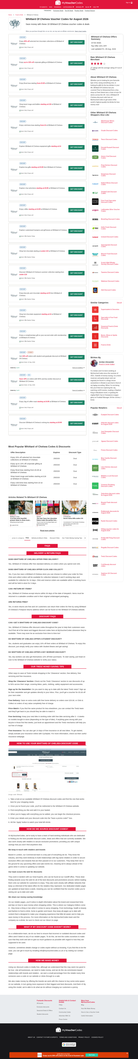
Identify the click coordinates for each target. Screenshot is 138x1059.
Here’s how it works (80, 31)
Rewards (57, 7)
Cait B (17, 367)
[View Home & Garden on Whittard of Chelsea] (14, 107)
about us (31, 1037)
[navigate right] (85, 538)
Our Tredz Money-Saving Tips (72, 538)
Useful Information (87, 1016)
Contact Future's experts (47, 1037)
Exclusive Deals (58, 10)
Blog (82, 1005)
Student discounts (42, 1014)
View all (119, 302)
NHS (50, 7)
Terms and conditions (68, 1037)
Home (10, 15)
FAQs (27, 538)
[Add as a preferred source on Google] (69, 1044)
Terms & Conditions (77, 367)
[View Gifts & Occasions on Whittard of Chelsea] (14, 65)
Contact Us (62, 1008)
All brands (40, 1003)
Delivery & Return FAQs (39, 538)
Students (43, 7)
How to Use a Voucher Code (90, 1012)
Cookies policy (97, 1037)
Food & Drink (19, 15)
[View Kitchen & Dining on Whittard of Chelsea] (14, 358)
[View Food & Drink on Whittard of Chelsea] (14, 44)
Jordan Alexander (106, 362)
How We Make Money (88, 1008)
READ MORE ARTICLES (47, 530)
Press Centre (63, 1019)
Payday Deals (79, 10)
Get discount (76, 42)
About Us (49, 920)
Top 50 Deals (69, 10)
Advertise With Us (64, 1016)
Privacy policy (84, 1037)
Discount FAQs (55, 538)
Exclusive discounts (43, 1007)
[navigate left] (9, 538)
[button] (47, 458)
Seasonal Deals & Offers (44, 1010)
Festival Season (90, 10)
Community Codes (65, 1012)
